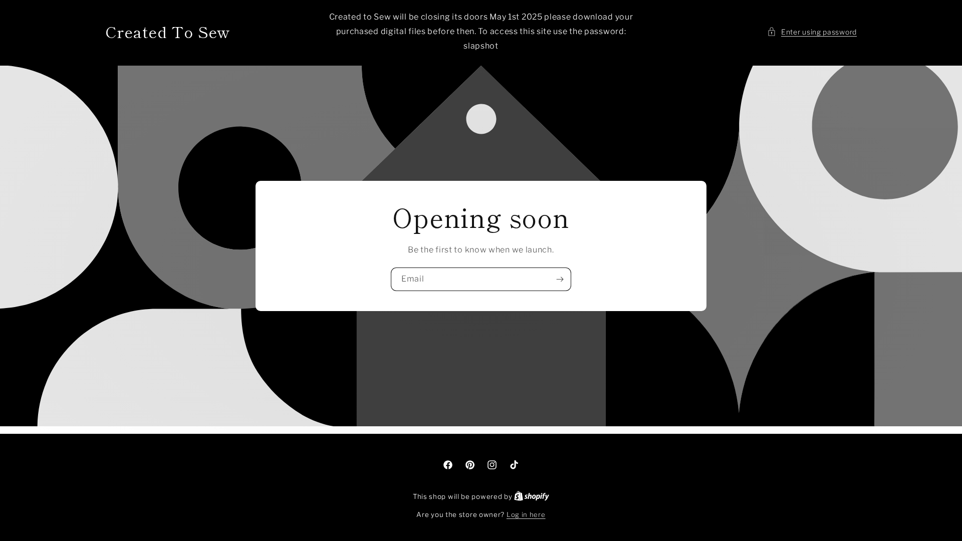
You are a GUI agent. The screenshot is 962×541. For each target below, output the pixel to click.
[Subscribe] (560, 279)
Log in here (526, 514)
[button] (812, 32)
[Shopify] (531, 496)
